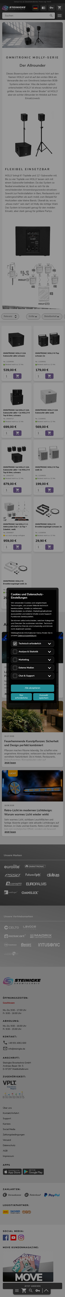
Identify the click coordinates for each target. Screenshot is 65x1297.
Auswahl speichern (43, 696)
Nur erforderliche (21, 696)
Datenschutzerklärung (27, 635)
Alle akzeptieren (32, 688)
